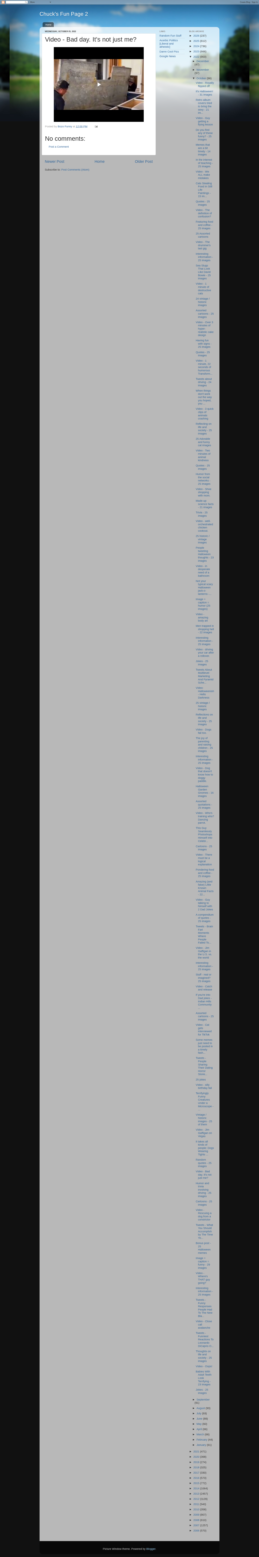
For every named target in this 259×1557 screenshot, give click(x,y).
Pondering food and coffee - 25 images (205, 873)
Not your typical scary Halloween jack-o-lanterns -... (204, 587)
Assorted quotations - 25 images (204, 804)
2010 (196, 1509)
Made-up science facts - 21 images (205, 504)
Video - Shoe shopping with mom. (203, 492)
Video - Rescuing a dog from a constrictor (203, 1214)
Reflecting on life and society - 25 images (204, 428)
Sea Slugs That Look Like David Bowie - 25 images (203, 272)
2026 (196, 35)
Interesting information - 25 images (204, 257)
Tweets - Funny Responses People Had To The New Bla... (204, 1308)
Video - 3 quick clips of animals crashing (205, 413)
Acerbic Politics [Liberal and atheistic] (168, 43)
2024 (196, 46)
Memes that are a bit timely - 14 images (203, 149)
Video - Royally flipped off (205, 84)
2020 (196, 1456)
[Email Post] (96, 126)
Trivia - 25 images (202, 514)
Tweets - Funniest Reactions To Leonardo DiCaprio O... (205, 1339)
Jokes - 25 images (202, 663)
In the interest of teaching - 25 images (204, 163)
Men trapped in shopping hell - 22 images (205, 629)
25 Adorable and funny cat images (203, 442)
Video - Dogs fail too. (203, 731)
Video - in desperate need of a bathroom (203, 571)
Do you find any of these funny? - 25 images (204, 134)
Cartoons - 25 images (204, 848)
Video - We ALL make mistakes (203, 175)
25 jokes (201, 1079)
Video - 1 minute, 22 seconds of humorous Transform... (204, 367)
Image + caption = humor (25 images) (203, 604)
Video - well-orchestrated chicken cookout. (204, 526)
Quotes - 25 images (203, 203)
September (203, 1399)
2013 (196, 1493)
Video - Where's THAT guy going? (203, 1278)
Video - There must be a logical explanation (204, 859)
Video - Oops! (204, 1366)
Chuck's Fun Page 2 (64, 14)
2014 (196, 1488)
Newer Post (54, 161)
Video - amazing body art (202, 617)
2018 (196, 1467)
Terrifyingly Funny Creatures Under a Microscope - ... (204, 1101)
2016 (196, 1477)
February (202, 1439)
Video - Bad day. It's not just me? (203, 1174)
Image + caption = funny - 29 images (203, 1263)
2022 (196, 56)
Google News (167, 56)
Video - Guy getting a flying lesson (204, 121)
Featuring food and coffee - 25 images (204, 225)
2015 (196, 1483)
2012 (196, 1498)
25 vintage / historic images (203, 706)
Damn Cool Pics (169, 51)
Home (48, 24)
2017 (196, 1472)
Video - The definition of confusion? (204, 213)
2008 (196, 1520)
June (199, 1418)
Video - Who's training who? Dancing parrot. (205, 818)
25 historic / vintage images (203, 539)
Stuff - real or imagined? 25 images (203, 978)
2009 (196, 1514)
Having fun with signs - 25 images (203, 343)
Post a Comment (59, 146)
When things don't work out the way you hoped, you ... (204, 397)
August (201, 1408)
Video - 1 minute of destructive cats (203, 288)
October (201, 78)
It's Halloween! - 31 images (204, 93)
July (199, 1413)
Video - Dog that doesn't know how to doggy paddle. (204, 775)
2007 (196, 1525)
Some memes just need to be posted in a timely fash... (204, 1046)
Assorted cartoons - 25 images (205, 313)
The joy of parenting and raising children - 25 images (204, 745)
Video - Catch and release (204, 988)
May (199, 1423)
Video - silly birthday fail (204, 1086)
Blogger (150, 1548)
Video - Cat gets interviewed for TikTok (204, 1029)
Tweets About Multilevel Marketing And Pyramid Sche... (204, 676)
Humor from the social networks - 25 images (203, 479)
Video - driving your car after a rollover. (205, 652)
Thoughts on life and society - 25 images (204, 1356)
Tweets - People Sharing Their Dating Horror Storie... (204, 1066)
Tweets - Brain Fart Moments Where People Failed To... (204, 934)
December (202, 61)
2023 (196, 51)
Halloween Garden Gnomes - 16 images (205, 791)
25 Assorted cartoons (203, 235)
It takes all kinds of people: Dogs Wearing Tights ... (205, 1148)
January (201, 1444)
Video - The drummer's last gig (203, 245)
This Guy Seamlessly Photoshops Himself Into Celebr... (204, 834)
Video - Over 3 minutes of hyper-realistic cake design (205, 329)
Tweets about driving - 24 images (204, 382)
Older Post (144, 161)
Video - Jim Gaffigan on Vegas (204, 1133)
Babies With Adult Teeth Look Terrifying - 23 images (203, 1378)
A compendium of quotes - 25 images (205, 918)
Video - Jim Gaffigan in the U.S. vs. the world (204, 952)
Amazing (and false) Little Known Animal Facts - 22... (205, 888)
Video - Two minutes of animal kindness (203, 455)
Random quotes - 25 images (203, 1163)
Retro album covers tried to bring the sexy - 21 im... (204, 106)
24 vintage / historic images (203, 302)
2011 (196, 1504)
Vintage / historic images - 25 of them (204, 1119)
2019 (196, 1462)
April (199, 1429)
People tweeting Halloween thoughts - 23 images (205, 554)
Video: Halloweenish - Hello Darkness (205, 692)
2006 (196, 1530)
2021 (196, 1451)
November (202, 69)
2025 (196, 40)
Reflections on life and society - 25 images (204, 719)
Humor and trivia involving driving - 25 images (203, 1190)
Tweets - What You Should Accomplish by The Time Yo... (204, 1231)
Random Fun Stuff (170, 35)
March (200, 1434)
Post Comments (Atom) (75, 169)
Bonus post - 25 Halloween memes (203, 1248)
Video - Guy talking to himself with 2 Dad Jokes (204, 904)
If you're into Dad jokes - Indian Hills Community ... (204, 1001)
